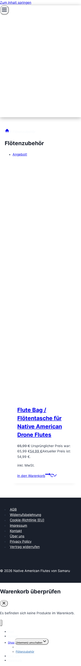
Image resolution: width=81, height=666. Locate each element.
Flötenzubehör (25, 651)
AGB (13, 509)
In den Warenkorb (31, 476)
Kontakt (16, 531)
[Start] (7, 132)
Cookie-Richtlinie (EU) (27, 520)
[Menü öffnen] (4, 10)
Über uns (17, 536)
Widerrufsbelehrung (25, 515)
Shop (11, 642)
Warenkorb (15, 660)
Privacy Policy (20, 541)
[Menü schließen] (1, 623)
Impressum (18, 526)
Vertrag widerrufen (25, 547)
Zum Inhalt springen (15, 3)
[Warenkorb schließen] (4, 603)
